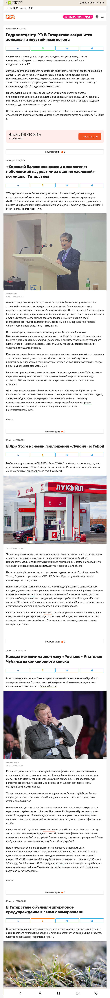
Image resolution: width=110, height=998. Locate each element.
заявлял (89, 811)
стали (32, 594)
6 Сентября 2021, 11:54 (16, 29)
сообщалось (13, 833)
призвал (87, 402)
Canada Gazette (48, 686)
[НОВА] (77, 17)
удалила (20, 590)
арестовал (58, 863)
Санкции (9, 880)
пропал (48, 612)
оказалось (49, 829)
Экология (10, 419)
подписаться (90, 136)
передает (32, 471)
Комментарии (55, 152)
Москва (23, 8)
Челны (9, 8)
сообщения (25, 936)
